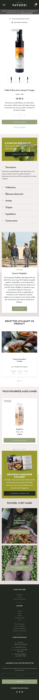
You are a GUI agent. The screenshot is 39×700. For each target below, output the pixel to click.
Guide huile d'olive (19, 617)
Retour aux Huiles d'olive (21, 18)
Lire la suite (19, 308)
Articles (19, 613)
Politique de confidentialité (19, 630)
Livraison (19, 597)
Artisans (20, 615)
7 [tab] (23, 449)
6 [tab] (21, 449)
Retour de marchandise (20, 599)
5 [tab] (20, 449)
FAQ (19, 620)
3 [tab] (21, 380)
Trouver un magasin (19, 127)
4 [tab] (18, 449)
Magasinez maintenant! (26, 13)
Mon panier (20, 594)
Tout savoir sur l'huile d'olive (20, 568)
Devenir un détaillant (19, 626)
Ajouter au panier (19, 122)
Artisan (8, 201)
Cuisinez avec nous (19, 531)
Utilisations (10, 187)
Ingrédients (10, 214)
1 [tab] (17, 380)
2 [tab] (19, 380)
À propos (19, 611)
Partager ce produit (21, 22)
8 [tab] (25, 449)
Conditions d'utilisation (20, 628)
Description (10, 167)
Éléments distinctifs (14, 194)
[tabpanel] (19, 354)
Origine (8, 207)
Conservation (11, 221)
